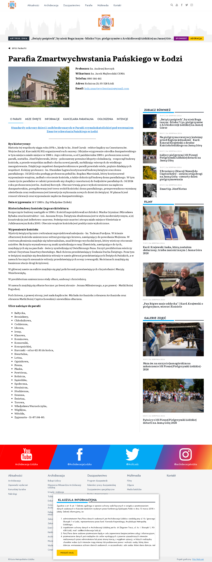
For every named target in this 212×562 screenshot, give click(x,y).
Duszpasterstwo (71, 5)
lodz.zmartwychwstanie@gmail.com (106, 88)
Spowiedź (181, 38)
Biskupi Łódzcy (54, 480)
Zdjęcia (130, 485)
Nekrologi (12, 493)
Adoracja (196, 38)
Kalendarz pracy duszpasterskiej (101, 485)
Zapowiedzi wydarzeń (18, 485)
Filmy (129, 480)
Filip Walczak (198, 559)
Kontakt (117, 5)
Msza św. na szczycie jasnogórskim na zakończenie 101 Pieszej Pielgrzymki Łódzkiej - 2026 (172, 366)
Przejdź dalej (67, 553)
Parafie (88, 5)
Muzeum (52, 540)
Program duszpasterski (97, 480)
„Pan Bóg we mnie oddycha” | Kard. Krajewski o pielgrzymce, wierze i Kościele (173, 304)
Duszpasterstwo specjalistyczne (100, 489)
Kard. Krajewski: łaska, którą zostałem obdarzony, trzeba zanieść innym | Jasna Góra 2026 (172, 250)
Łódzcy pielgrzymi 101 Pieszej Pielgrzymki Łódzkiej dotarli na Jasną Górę (180, 157)
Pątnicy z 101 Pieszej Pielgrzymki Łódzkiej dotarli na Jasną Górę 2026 (169, 421)
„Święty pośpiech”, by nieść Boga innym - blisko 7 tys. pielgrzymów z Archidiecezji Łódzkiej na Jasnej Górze (102, 38)
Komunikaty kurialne (17, 489)
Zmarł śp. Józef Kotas (173, 189)
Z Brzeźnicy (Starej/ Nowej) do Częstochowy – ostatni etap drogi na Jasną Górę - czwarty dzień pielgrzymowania (181, 175)
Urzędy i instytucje (56, 492)
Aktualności (33, 5)
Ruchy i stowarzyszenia (97, 493)
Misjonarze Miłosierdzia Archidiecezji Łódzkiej (64, 486)
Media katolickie (134, 489)
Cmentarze (53, 549)
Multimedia (102, 5)
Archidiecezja (51, 5)
